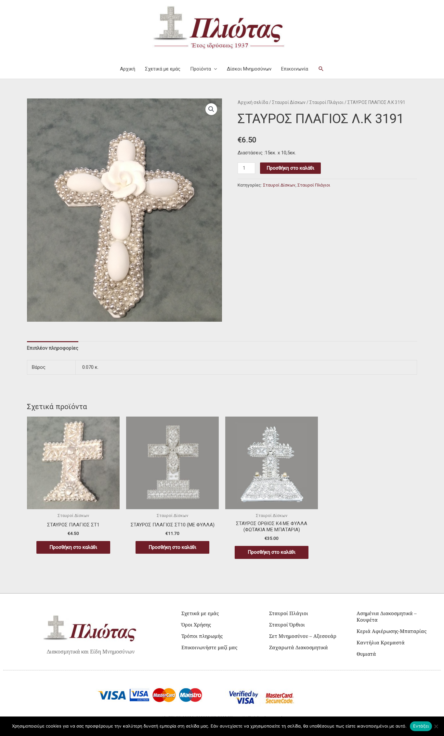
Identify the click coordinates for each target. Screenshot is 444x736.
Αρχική (127, 69)
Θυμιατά (366, 654)
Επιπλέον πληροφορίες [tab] (52, 348)
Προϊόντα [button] (200, 69)
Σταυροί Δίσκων (289, 102)
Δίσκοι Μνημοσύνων (249, 69)
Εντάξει (421, 726)
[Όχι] (436, 726)
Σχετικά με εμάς (162, 69)
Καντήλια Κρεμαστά (381, 642)
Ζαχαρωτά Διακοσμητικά (298, 647)
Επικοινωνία (294, 69)
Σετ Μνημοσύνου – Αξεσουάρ (302, 636)
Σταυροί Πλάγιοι (326, 102)
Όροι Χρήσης (196, 624)
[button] (321, 69)
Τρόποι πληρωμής (202, 636)
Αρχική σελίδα (253, 102)
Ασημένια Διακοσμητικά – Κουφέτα (387, 616)
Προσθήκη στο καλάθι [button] (73, 547)
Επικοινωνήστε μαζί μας (209, 647)
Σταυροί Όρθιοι (287, 624)
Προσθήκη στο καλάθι (290, 168)
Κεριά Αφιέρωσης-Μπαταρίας (391, 631)
